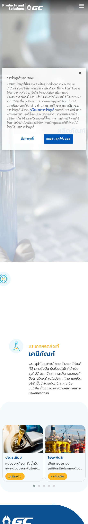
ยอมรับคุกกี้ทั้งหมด (58, 138)
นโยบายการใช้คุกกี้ (42, 109)
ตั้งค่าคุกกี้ (27, 138)
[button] (34, 486)
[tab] (16, 346)
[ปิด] (80, 72)
